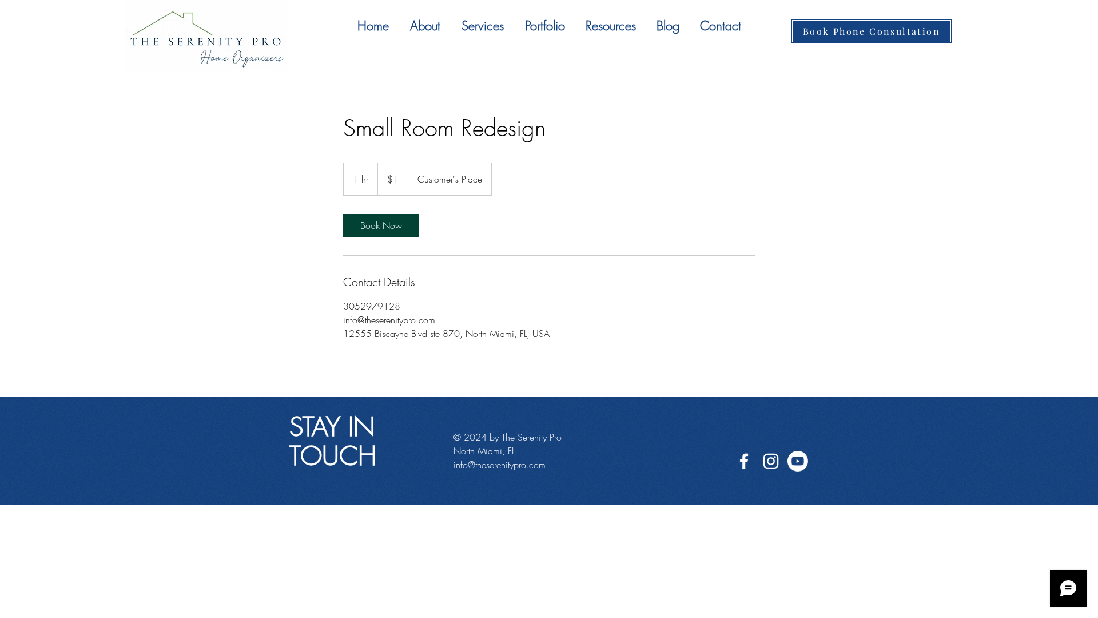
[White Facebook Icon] (744, 461)
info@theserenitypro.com (499, 464)
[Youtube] (797, 461)
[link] (381, 225)
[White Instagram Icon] (771, 461)
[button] (482, 25)
